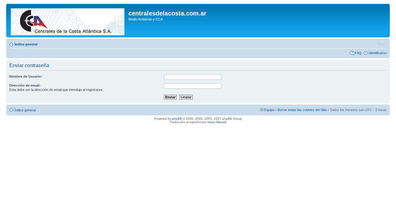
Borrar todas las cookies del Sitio (302, 110)
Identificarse (377, 53)
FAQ (358, 53)
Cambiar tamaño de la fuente (382, 43)
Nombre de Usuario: (25, 76)
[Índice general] (68, 20)
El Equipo (267, 110)
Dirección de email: (25, 85)
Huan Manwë (217, 122)
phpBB (177, 118)
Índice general (26, 44)
